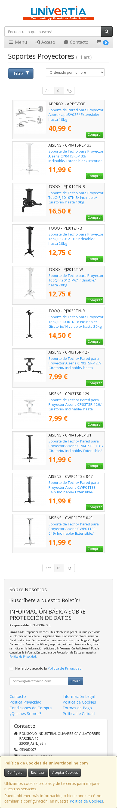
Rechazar (38, 772)
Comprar (95, 134)
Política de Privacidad (23, 656)
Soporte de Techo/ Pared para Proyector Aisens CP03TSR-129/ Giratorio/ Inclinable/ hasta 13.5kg (74, 406)
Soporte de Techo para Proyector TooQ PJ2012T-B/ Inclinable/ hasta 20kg (75, 239)
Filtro (18, 73)
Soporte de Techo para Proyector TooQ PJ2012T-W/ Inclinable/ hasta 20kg (75, 280)
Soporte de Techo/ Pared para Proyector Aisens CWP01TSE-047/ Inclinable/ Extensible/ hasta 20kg (73, 489)
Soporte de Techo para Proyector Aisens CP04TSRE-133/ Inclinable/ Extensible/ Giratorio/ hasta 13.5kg (75, 158)
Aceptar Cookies (65, 772)
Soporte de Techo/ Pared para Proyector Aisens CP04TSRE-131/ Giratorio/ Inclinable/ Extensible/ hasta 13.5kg (75, 448)
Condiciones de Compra (31, 707)
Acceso (47, 42)
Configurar (15, 772)
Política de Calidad (79, 713)
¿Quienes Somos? (25, 713)
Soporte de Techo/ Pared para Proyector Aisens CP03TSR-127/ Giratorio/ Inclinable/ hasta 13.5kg (74, 365)
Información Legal (79, 696)
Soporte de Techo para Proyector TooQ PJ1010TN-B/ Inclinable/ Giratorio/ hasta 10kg (75, 197)
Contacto (78, 42)
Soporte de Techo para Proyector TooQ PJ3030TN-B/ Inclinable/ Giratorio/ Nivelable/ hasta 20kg (75, 321)
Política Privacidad (25, 702)
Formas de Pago (77, 707)
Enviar (75, 681)
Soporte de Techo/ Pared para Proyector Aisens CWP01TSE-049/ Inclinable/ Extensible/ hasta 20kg (73, 531)
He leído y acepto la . (48, 668)
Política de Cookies (86, 801)
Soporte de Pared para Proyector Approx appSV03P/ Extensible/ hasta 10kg (75, 114)
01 (59, 90)
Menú (20, 42)
